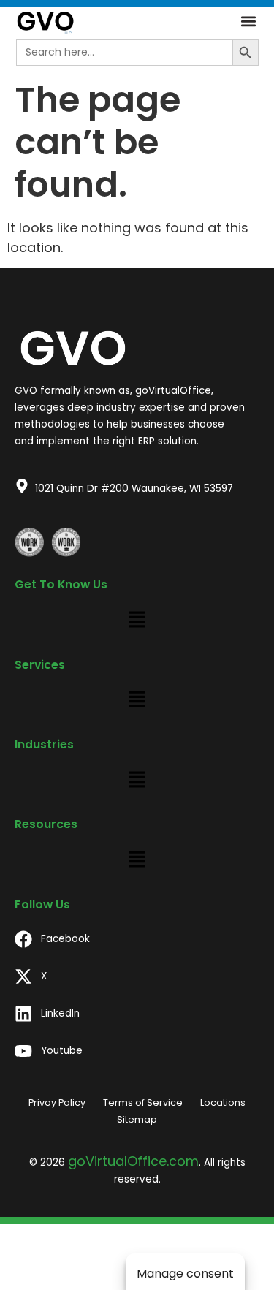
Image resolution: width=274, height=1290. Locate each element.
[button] (248, 22)
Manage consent (185, 1273)
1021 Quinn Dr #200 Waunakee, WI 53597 (134, 489)
